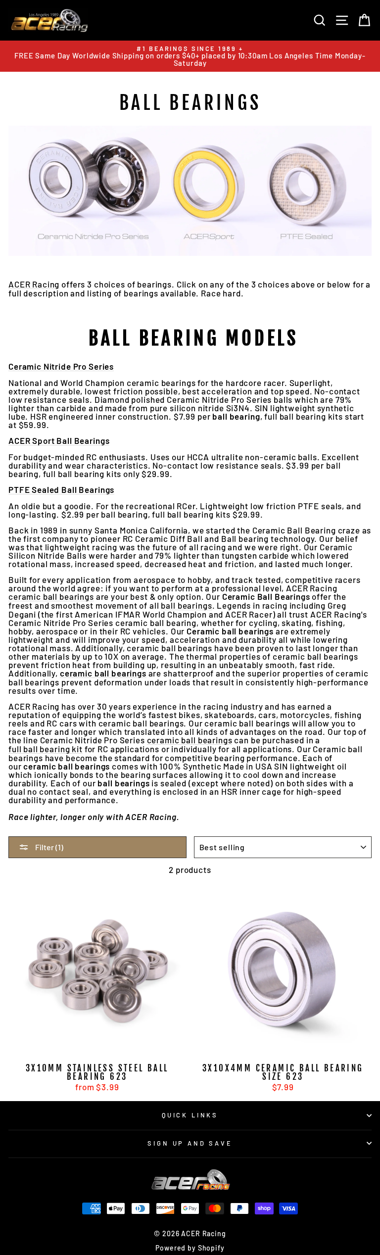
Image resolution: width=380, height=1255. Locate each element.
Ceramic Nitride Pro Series (61, 366)
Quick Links (190, 1115)
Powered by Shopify (189, 1248)
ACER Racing (33, 284)
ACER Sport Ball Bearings (58, 440)
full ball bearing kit (45, 749)
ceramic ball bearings (51, 596)
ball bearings (186, 605)
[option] (190, 56)
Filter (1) (48, 847)
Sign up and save (189, 1143)
